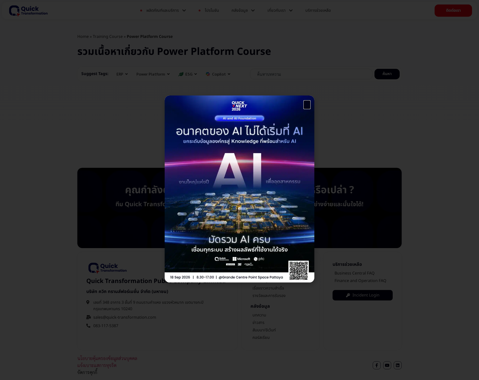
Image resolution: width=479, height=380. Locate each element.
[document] (239, 190)
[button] (307, 104)
